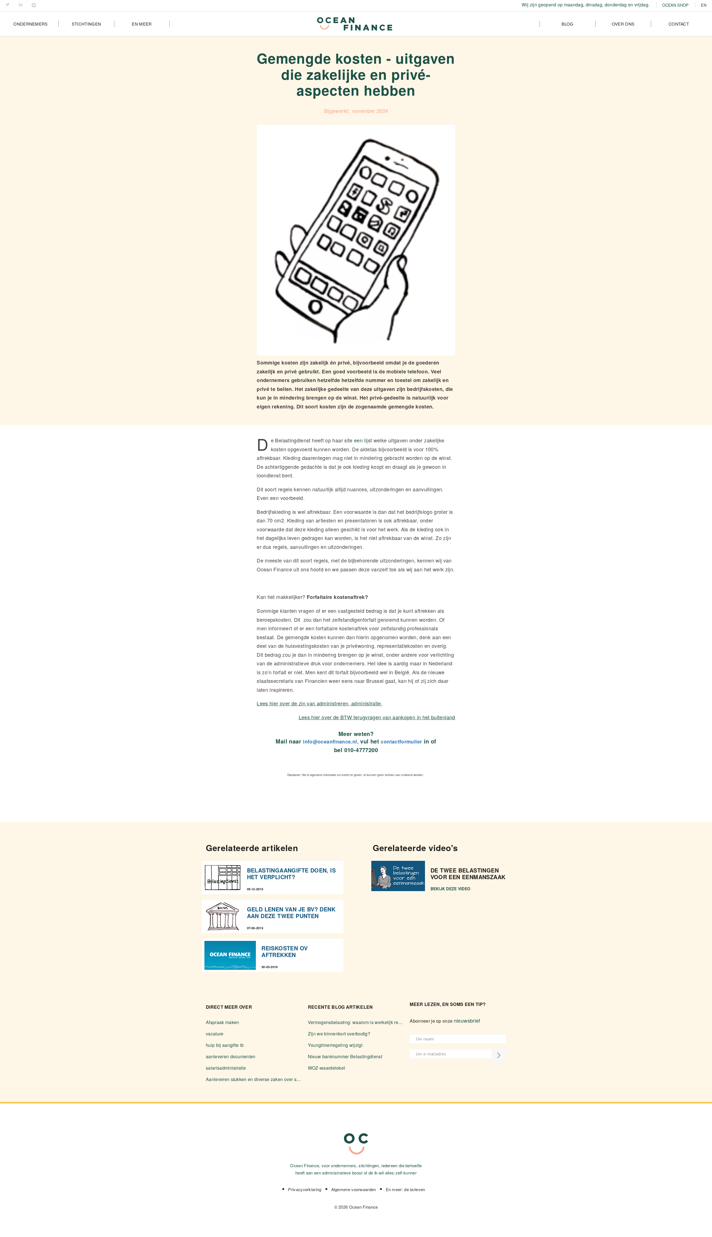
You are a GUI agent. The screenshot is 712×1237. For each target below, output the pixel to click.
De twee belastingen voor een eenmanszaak (468, 873)
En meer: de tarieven (405, 1189)
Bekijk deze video (451, 888)
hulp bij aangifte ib (225, 1045)
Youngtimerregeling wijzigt (335, 1045)
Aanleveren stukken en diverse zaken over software (254, 1079)
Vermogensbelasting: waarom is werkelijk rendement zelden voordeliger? (356, 1022)
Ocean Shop (675, 5)
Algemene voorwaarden (353, 1189)
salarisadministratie (226, 1068)
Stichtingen (86, 24)
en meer (142, 24)
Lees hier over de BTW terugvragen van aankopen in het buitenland (377, 717)
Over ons (623, 24)
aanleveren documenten (231, 1056)
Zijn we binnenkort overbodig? (339, 1033)
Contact (679, 24)
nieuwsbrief (467, 1020)
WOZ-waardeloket (326, 1068)
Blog (567, 24)
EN (703, 5)
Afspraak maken (222, 1022)
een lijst (363, 440)
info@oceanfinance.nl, (331, 741)
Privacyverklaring (304, 1189)
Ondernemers (30, 24)
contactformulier (401, 741)
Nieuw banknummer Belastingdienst (345, 1056)
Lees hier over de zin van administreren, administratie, (319, 703)
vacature (215, 1033)
